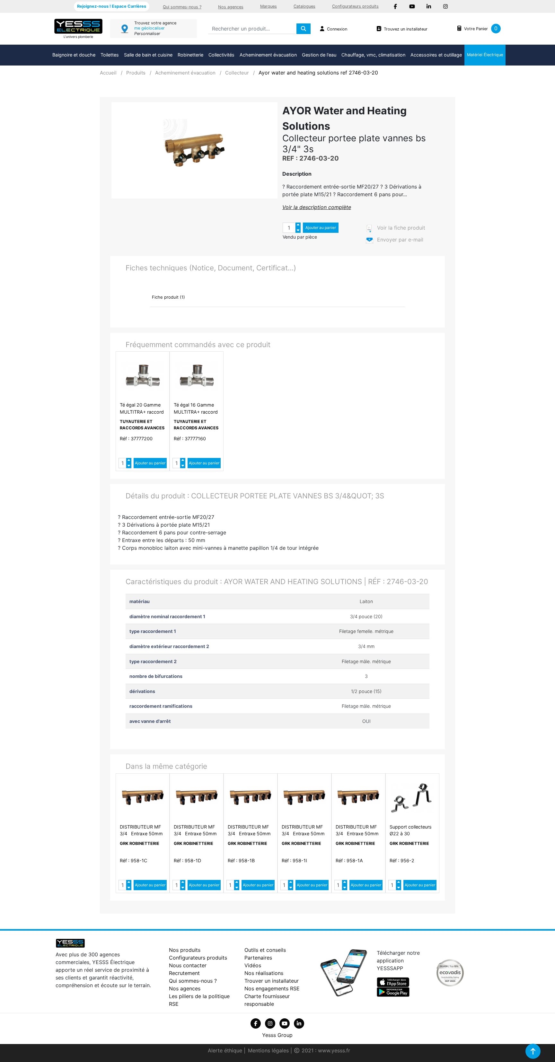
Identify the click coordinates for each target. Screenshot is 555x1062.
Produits (135, 73)
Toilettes (110, 54)
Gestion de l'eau (319, 54)
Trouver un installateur (271, 981)
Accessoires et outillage (436, 54)
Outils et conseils (265, 950)
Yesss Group (277, 1035)
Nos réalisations (263, 973)
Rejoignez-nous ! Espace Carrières (111, 6)
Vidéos (252, 965)
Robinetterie (190, 54)
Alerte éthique (226, 1050)
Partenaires (258, 957)
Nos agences (230, 6)
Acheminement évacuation (268, 54)
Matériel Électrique (485, 54)
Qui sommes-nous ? (182, 6)
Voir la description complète (316, 207)
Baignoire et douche (73, 54)
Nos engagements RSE (272, 988)
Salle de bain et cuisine (148, 54)
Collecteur (237, 73)
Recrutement (184, 973)
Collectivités (221, 54)
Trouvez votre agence (155, 23)
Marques (268, 6)
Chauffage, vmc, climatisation (373, 54)
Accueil (108, 73)
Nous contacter (188, 965)
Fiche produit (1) (168, 297)
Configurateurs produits (355, 6)
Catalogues (304, 6)
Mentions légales (269, 1050)
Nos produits (184, 950)
